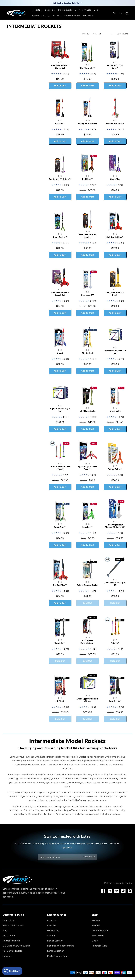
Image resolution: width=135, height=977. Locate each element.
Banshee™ (60, 123)
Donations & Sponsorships (60, 946)
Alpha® (60, 353)
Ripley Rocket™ (60, 237)
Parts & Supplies (100, 930)
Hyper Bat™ (60, 643)
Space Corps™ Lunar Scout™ (87, 468)
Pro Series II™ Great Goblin (115, 294)
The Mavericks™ (87, 68)
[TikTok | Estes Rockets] (123, 891)
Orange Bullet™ (115, 469)
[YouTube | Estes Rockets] (116, 891)
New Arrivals (98, 935)
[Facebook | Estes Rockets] (103, 891)
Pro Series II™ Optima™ (60, 179)
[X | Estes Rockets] (130, 891)
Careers (51, 935)
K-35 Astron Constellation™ (88, 642)
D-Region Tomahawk (87, 123)
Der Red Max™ (60, 585)
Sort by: (85, 34)
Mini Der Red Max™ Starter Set (60, 66)
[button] (37, 10)
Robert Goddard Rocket (87, 585)
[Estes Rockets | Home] (17, 879)
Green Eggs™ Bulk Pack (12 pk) (87, 700)
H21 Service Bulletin (13, 951)
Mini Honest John (87, 411)
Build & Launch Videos (14, 925)
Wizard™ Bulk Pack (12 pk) (115, 351)
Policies (6, 956)
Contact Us (8, 920)
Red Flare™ (87, 179)
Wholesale (52, 930)
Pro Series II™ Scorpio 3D (115, 584)
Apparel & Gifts (99, 946)
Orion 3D (115, 643)
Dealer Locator (55, 941)
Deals (95, 941)
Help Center (9, 935)
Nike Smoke (115, 411)
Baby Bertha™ (115, 701)
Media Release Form (57, 956)
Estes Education (55, 951)
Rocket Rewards (11, 941)
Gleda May (115, 179)
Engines (96, 925)
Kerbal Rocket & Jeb (115, 123)
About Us (52, 920)
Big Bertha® (87, 353)
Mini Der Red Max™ (115, 237)
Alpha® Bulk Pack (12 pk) (60, 410)
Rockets (96, 920)
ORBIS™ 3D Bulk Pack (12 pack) (60, 468)
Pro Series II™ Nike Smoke (88, 236)
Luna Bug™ (87, 527)
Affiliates (51, 925)
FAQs (5, 930)
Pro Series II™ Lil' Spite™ (115, 66)
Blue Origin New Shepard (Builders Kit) (115, 526)
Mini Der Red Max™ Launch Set (60, 294)
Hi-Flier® (60, 701)
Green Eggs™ (60, 527)
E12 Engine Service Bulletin (16, 946)
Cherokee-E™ (87, 295)
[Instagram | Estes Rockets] (110, 891)
